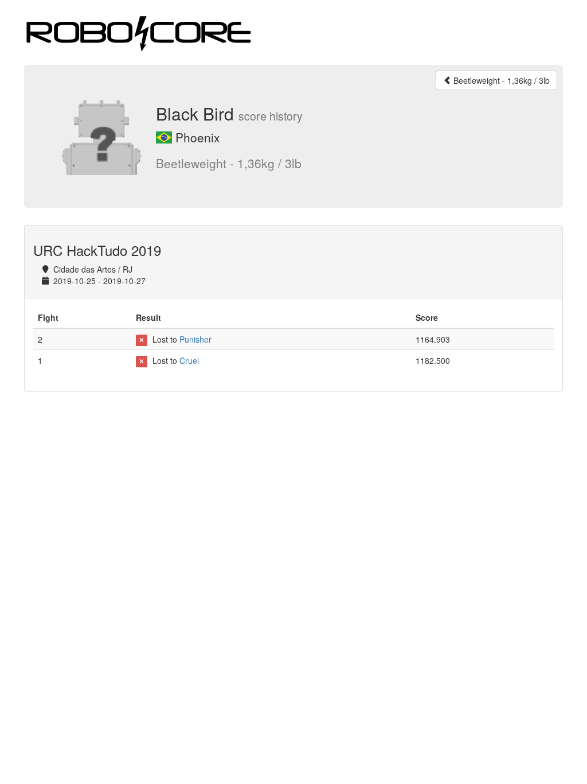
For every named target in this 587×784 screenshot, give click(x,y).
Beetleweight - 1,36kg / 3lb (500, 80)
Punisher (195, 339)
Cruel (189, 360)
